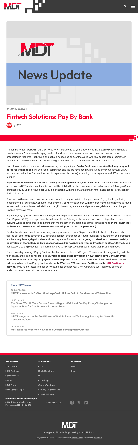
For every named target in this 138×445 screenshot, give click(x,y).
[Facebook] (72, 402)
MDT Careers (11, 385)
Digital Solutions (46, 371)
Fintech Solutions (46, 394)
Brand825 (98, 438)
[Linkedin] (86, 402)
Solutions (44, 361)
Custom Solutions (46, 385)
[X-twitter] (79, 402)
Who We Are (11, 366)
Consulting (43, 380)
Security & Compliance (49, 389)
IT (39, 375)
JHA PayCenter (115, 263)
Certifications (12, 375)
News (73, 366)
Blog (73, 371)
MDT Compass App (14, 389)
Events (8, 380)
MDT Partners (12, 371)
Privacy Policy (77, 438)
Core (40, 366)
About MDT (11, 361)
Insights (76, 361)
